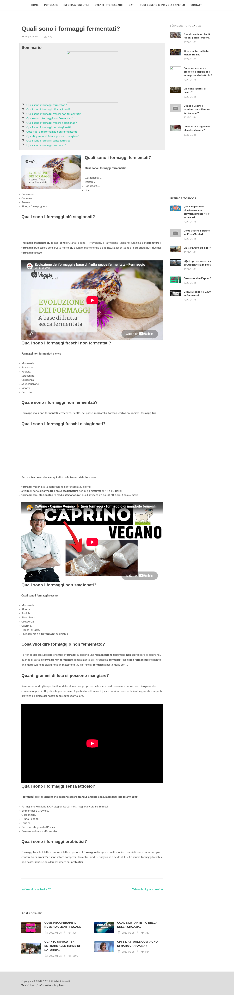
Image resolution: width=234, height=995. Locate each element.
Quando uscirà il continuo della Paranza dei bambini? (197, 109)
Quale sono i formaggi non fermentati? (49, 118)
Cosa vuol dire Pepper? (197, 278)
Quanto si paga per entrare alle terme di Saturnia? (62, 945)
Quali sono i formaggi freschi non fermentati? (53, 114)
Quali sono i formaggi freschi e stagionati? (51, 122)
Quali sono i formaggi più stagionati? (48, 109)
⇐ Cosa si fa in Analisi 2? (36, 889)
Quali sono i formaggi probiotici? (46, 145)
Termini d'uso (28, 985)
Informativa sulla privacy (52, 985)
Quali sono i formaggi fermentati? (46, 105)
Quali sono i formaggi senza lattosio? (48, 140)
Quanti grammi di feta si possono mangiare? (52, 136)
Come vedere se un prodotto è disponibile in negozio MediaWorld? (198, 72)
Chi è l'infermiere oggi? (197, 247)
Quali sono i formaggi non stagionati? (48, 127)
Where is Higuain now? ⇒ (147, 889)
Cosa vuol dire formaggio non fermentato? (51, 131)
